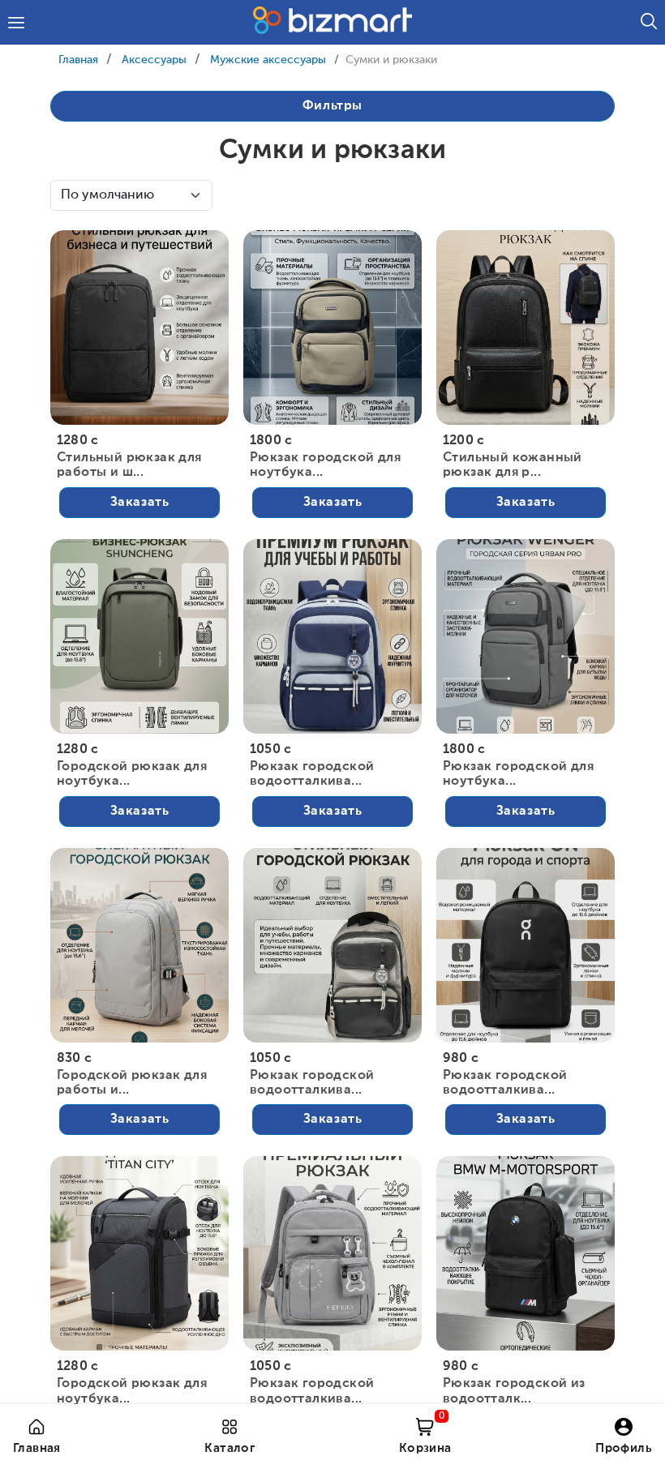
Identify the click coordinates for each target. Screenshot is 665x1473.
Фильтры (332, 106)
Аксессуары (154, 60)
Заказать (139, 502)
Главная (78, 60)
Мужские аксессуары (268, 60)
